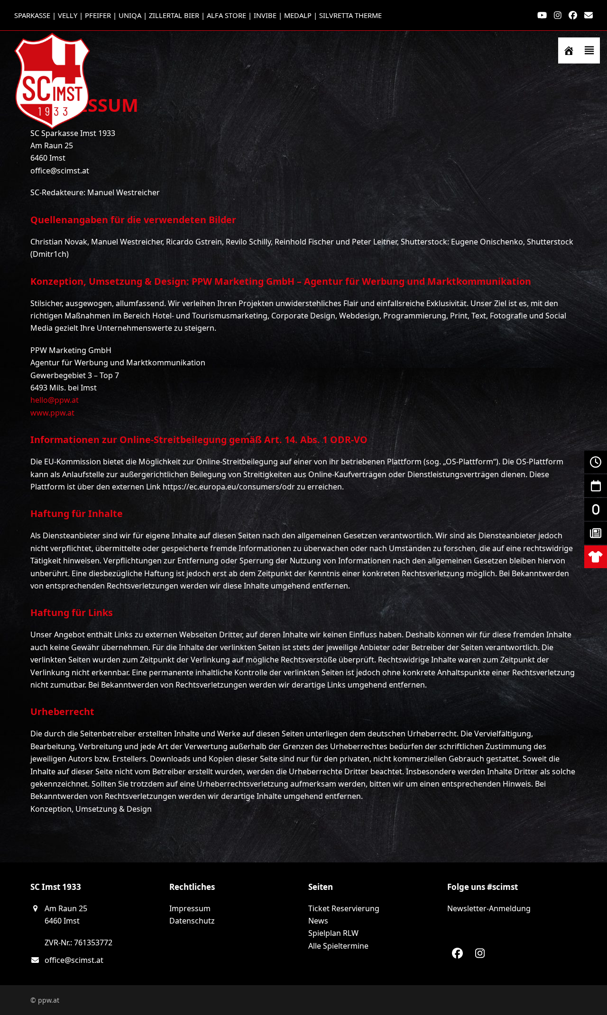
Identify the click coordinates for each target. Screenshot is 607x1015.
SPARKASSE (32, 15)
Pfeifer (98, 15)
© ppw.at (44, 1000)
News (318, 920)
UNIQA (130, 15)
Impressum (190, 908)
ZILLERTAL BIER (174, 15)
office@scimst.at (74, 960)
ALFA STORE (226, 15)
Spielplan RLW (333, 933)
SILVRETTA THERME (350, 15)
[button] (589, 50)
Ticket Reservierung (343, 908)
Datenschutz (192, 920)
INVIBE (265, 15)
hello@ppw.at (54, 400)
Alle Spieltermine (338, 946)
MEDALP (298, 15)
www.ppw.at (52, 413)
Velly (67, 15)
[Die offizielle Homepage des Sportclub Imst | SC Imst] (568, 50)
